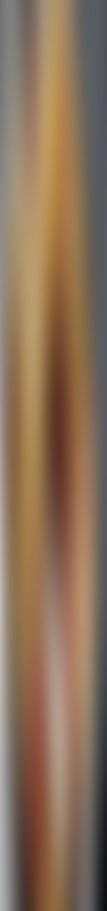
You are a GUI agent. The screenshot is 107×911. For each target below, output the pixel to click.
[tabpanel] (53, 701)
